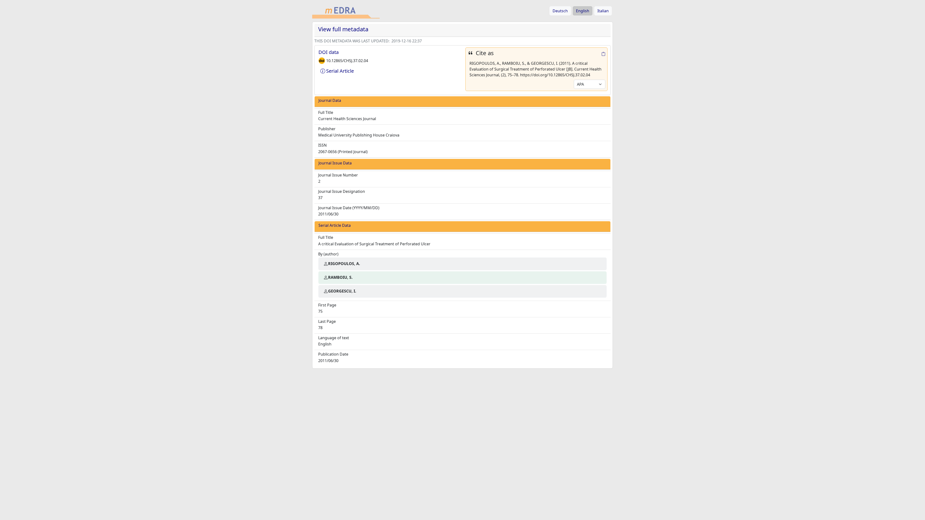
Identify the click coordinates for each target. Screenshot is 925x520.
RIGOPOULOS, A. (344, 263)
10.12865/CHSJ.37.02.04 (347, 60)
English (582, 10)
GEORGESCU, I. (342, 291)
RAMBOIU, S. (340, 277)
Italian (603, 10)
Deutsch (560, 10)
